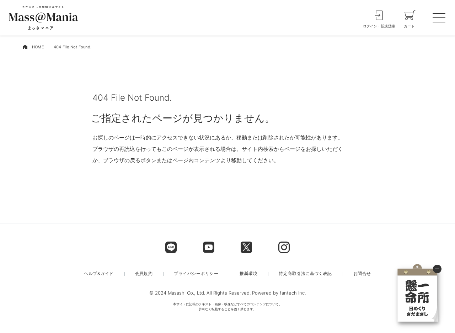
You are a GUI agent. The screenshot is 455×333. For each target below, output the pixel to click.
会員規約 (144, 273)
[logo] (43, 17)
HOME (38, 46)
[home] (24, 47)
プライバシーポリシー (196, 273)
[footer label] (171, 247)
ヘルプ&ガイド (98, 273)
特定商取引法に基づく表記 (305, 273)
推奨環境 (248, 273)
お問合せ (362, 273)
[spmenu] (439, 18)
